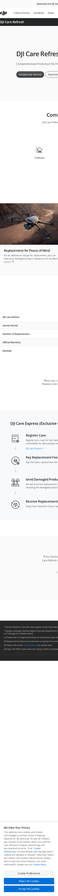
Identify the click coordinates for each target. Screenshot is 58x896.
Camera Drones (22, 12)
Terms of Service (30, 645)
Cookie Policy (39, 864)
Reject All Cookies (29, 881)
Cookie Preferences (29, 873)
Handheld (39, 12)
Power (51, 12)
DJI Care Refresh (12, 22)
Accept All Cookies (29, 889)
